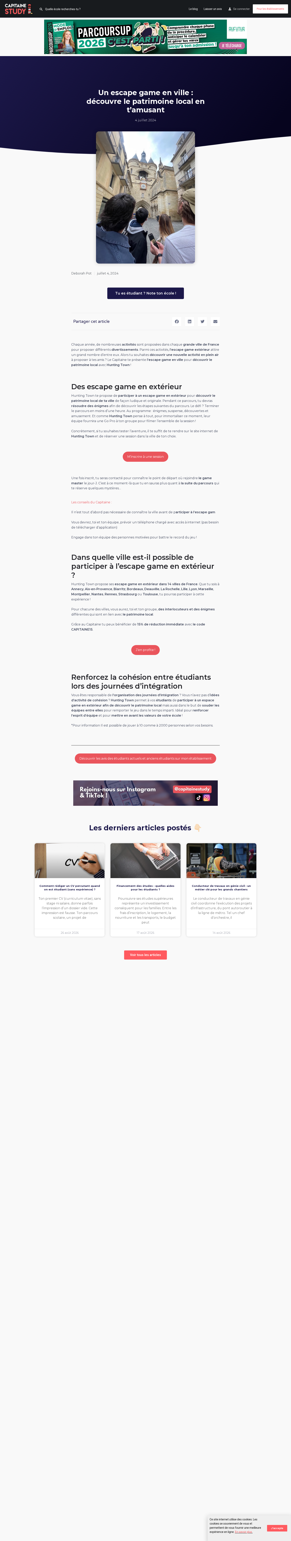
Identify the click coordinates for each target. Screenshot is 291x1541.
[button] (176, 321)
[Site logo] (19, 8)
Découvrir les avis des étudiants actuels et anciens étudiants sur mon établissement (145, 758)
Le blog (193, 9)
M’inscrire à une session (145, 457)
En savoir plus (243, 1531)
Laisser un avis (213, 9)
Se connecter (241, 9)
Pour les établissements (270, 8)
